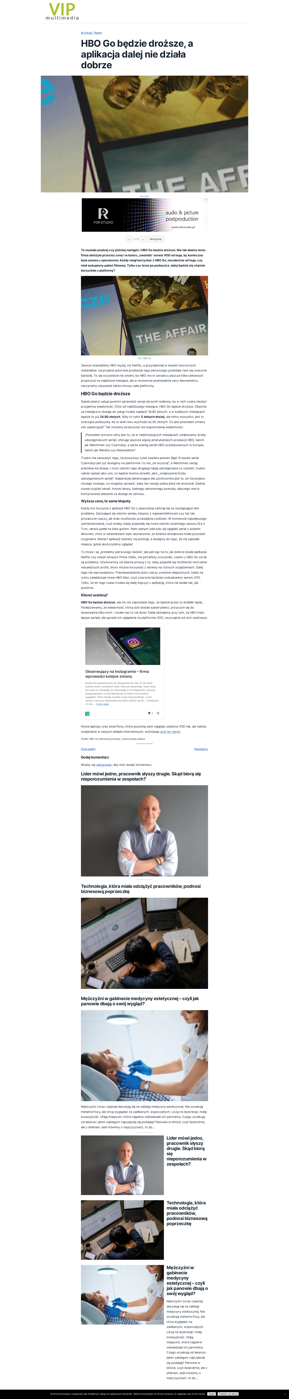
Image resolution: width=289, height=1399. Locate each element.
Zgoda (212, 1394)
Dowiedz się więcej (228, 1394)
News (98, 32)
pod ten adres (170, 731)
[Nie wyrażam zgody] (284, 1394)
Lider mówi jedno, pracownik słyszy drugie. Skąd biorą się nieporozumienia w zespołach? (141, 776)
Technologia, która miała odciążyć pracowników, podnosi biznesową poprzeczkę (141, 889)
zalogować (104, 765)
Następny (201, 749)
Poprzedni (88, 749)
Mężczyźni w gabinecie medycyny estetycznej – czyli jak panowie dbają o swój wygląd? (140, 1001)
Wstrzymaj (156, 239)
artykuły (86, 32)
